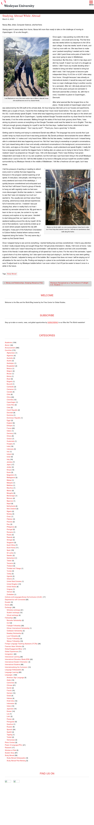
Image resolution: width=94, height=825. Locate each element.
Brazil (9, 379)
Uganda (9, 576)
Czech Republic (12, 410)
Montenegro (11, 496)
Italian (9, 706)
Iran (8, 451)
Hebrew (9, 698)
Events (7, 605)
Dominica (10, 415)
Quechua (10, 724)
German (9, 693)
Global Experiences (11, 651)
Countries (8, 350)
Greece (9, 438)
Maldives (10, 485)
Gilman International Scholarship (18, 628)
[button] (91, 2)
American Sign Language (15, 677)
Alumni (7, 345)
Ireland (9, 454)
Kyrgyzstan (10, 475)
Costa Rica (10, 405)
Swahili (9, 732)
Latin (8, 716)
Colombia (10, 400)
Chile (8, 394)
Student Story (9, 753)
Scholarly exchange (13, 610)
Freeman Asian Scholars (13, 646)
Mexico (9, 490)
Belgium (9, 371)
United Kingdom (12, 584)
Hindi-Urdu (10, 701)
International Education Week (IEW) (17, 659)
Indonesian (10, 703)
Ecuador (8, 602)
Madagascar (11, 477)
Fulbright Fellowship (14, 625)
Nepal (9, 503)
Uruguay (9, 589)
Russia (9, 535)
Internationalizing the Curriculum (16, 667)
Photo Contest (10, 742)
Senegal (9, 540)
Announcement (10, 348)
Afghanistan (11, 353)
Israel (9, 457)
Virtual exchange (12, 615)
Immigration (9, 654)
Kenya (9, 470)
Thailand (10, 566)
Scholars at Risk (10, 750)
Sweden (9, 555)
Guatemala (10, 441)
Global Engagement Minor (14, 649)
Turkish (9, 737)
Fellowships (9, 618)
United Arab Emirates (14, 581)
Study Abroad (11, 274)
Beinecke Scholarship (14, 620)
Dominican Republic (13, 418)
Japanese (10, 709)
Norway (9, 514)
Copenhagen (11, 402)
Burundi (9, 384)
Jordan (9, 467)
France (9, 428)
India (8, 446)
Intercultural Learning (12, 657)
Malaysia (10, 483)
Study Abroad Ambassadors (16, 758)
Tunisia (9, 571)
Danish (9, 688)
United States (11, 586)
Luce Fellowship (12, 636)
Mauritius (10, 488)
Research (8, 747)
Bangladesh (11, 366)
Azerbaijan (10, 363)
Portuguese (11, 722)
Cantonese (10, 683)
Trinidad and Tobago (14, 568)
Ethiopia (9, 425)
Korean (9, 711)
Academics (8, 342)
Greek (9, 695)
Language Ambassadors (13, 670)
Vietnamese (11, 740)
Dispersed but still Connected (15, 599)
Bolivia (9, 376)
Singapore (10, 542)
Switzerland (11, 558)
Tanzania (10, 563)
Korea (9, 472)
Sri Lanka (10, 553)
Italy (8, 459)
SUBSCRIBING (52, 322)
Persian (9, 719)
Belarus (9, 368)
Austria (9, 361)
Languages (9, 675)
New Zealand (11, 509)
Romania (10, 532)
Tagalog (9, 734)
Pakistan (10, 519)
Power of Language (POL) (13, 745)
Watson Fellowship (13, 641)
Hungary (9, 444)
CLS (8, 623)
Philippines (10, 527)
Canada (9, 392)
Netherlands (11, 506)
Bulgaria (9, 381)
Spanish (9, 729)
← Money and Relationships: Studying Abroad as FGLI (23, 283)
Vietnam (9, 592)
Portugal (9, 529)
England (9, 423)
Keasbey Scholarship (14, 633)
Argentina (10, 355)
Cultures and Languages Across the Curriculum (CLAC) (23, 597)
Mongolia (10, 493)
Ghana (9, 436)
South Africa (11, 545)
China (9, 397)
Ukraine (9, 579)
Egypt (9, 420)
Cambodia (10, 387)
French (9, 690)
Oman (9, 516)
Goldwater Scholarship (14, 631)
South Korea (11, 547)
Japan (9, 464)
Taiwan (9, 560)
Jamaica (9, 462)
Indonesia (10, 449)
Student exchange (13, 612)
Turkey (9, 574)
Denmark (10, 412)
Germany (10, 433)
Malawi (9, 480)
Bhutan (9, 373)
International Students (12, 664)
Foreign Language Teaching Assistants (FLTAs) (21, 644)
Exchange (8, 607)
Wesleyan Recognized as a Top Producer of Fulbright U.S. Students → (69, 284)
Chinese (9, 685)
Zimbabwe (10, 594)
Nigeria (9, 511)
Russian (9, 727)
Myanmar (10, 501)
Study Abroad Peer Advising (16, 760)
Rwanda (9, 537)
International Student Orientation (16, 662)
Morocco (9, 498)
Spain (9, 550)
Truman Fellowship (13, 638)
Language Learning (11, 672)
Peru (8, 524)
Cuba (8, 407)
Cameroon (10, 389)
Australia (10, 358)
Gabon (9, 431)
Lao (8, 714)
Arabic (9, 680)
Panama (9, 522)
